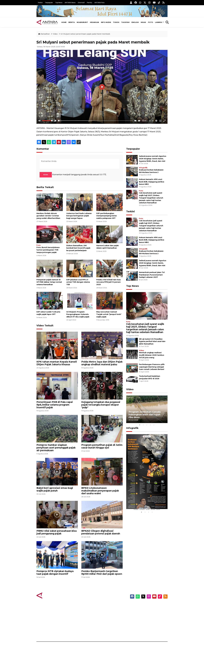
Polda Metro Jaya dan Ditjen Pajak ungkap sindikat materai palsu (102, 363)
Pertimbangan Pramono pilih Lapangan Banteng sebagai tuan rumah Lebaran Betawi (152, 366)
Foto (150, 22)
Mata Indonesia (111, 617)
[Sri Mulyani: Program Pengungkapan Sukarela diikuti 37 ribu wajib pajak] (79, 300)
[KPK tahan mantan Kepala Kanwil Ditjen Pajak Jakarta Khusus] (57, 345)
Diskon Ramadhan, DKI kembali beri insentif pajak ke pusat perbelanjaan (78, 248)
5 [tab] (154, 425)
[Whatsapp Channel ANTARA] (140, 2)
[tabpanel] (147, 409)
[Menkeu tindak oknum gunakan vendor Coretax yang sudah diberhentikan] (49, 202)
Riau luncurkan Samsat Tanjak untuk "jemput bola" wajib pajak (108, 314)
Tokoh (116, 22)
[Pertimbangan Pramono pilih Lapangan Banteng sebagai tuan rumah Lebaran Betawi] (132, 368)
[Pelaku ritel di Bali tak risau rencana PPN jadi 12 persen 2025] (109, 268)
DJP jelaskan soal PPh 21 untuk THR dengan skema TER (78, 282)
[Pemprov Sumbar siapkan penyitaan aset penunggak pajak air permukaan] (57, 428)
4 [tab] (150, 425)
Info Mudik (106, 22)
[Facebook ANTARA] (135, 2)
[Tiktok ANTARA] (159, 2)
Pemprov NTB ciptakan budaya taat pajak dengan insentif (55, 572)
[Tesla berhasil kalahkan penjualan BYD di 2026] (132, 379)
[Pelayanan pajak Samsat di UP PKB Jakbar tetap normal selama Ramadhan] (49, 268)
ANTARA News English (147, 604)
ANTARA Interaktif (112, 613)
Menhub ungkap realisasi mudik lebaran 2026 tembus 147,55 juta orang (151, 355)
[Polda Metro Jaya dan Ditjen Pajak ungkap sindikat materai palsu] (102, 345)
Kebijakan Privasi (145, 617)
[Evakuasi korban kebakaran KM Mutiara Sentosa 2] (132, 171)
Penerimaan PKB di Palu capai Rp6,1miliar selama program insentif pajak (54, 405)
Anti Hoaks (109, 608)
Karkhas (107, 604)
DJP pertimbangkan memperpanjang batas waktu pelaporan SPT (106, 215)
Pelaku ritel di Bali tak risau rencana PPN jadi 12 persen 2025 (108, 282)
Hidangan (94, 22)
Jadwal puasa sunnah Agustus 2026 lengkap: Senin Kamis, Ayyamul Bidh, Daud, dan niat (152, 158)
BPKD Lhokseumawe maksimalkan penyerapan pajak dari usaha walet (100, 491)
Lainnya (158, 22)
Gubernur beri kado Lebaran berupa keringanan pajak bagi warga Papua (79, 215)
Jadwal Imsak (76, 633)
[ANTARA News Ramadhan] (49, 595)
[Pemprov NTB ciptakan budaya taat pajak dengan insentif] (57, 555)
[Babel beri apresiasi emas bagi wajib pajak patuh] (57, 471)
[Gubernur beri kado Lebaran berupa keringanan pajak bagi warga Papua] (79, 202)
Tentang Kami (143, 625)
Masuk (140, 608)
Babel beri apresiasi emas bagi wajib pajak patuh (54, 489)
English (135, 22)
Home (63, 22)
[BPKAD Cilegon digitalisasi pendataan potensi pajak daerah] (102, 514)
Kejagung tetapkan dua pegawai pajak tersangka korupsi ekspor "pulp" (100, 405)
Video (55, 34)
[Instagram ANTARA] (149, 2)
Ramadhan (45, 34)
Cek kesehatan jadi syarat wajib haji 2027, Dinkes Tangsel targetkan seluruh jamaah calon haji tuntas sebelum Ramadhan (151, 198)
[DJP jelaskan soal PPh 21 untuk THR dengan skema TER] (79, 268)
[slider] (47, 121)
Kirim (45, 175)
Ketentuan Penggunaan (148, 613)
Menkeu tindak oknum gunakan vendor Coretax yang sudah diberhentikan (48, 215)
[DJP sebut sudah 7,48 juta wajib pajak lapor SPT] (49, 300)
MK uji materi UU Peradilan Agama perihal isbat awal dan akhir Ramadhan (152, 341)
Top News (58, 2)
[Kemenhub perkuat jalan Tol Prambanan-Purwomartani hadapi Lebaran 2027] (132, 276)
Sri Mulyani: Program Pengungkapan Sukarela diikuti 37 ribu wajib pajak (77, 314)
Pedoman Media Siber (147, 629)
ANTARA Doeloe (111, 621)
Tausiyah (125, 22)
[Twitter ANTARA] (145, 2)
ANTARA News (70, 2)
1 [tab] (140, 425)
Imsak (143, 22)
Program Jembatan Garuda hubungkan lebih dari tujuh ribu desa (145, 414)
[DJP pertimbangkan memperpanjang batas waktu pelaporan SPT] (109, 202)
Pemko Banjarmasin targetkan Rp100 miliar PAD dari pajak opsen (101, 572)
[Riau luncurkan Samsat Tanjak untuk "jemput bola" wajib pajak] (109, 300)
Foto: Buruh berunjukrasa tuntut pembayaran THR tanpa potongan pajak (48, 249)
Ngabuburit (82, 22)
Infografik (143, 168)
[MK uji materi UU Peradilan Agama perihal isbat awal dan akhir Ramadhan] (132, 342)
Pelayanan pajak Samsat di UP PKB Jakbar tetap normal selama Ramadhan (49, 282)
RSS (139, 633)
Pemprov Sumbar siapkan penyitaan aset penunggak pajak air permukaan (56, 447)
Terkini (40, 2)
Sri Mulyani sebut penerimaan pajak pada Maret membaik (85, 34)
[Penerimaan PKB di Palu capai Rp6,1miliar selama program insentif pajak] (57, 385)
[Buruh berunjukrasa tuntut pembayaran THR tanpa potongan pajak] (49, 234)
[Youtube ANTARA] (154, 2)
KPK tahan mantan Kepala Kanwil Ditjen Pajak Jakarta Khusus (56, 363)
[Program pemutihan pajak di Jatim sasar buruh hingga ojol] (102, 428)
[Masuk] (131, 2)
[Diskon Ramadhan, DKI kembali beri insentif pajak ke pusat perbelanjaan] (79, 234)
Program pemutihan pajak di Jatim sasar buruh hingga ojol (101, 446)
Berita (71, 22)
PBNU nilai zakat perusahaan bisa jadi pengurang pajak (56, 532)
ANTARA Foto (99, 2)
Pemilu (89, 2)
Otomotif (81, 2)
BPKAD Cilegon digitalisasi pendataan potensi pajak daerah (100, 532)
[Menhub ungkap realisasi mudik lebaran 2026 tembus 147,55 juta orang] (132, 354)
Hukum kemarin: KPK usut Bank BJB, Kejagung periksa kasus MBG (151, 181)
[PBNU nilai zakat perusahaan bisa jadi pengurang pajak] (57, 514)
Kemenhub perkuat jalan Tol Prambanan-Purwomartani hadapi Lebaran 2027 (152, 274)
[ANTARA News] (47, 22)
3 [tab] (147, 425)
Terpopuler (49, 2)
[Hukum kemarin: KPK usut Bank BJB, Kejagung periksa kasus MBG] (132, 183)
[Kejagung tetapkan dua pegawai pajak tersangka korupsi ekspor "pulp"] (102, 385)
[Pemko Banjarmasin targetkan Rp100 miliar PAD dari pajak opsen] (102, 555)
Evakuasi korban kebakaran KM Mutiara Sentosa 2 (145, 503)
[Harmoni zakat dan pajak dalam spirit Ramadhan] (109, 234)
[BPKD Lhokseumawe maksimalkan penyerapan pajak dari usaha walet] (102, 471)
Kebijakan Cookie (145, 621)
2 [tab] (143, 425)
